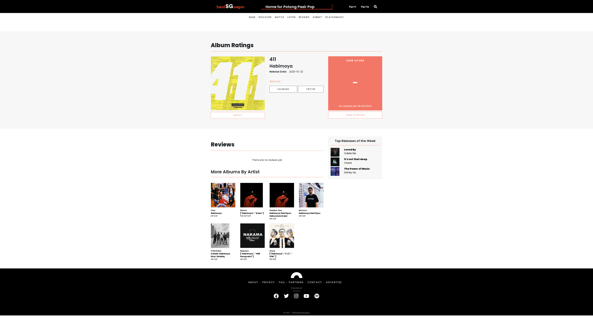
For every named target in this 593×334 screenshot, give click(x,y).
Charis (348, 163)
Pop (241, 216)
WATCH (279, 17)
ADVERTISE (334, 282)
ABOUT (253, 282)
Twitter (310, 89)
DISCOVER (265, 17)
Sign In (352, 6)
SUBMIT (317, 17)
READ (252, 17)
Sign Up (365, 6)
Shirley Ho (350, 172)
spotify (237, 115)
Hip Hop (214, 216)
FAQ (282, 282)
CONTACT (315, 282)
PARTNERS (296, 282)
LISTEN (291, 17)
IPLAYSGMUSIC (334, 17)
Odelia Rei (350, 153)
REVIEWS (304, 17)
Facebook (283, 89)
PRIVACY (268, 282)
